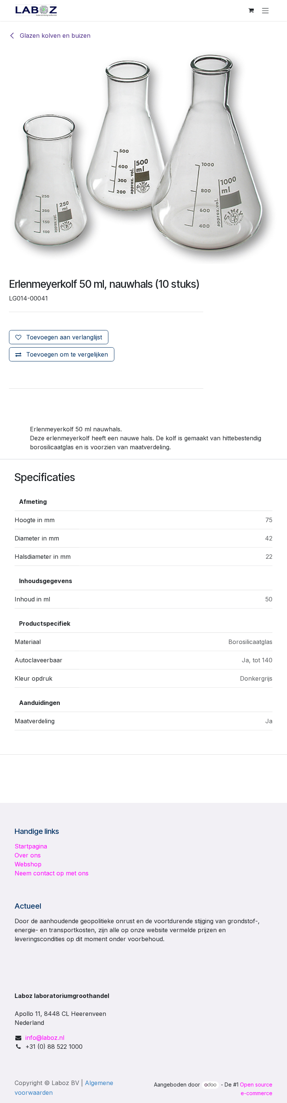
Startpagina (31, 846)
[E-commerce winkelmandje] (251, 10)
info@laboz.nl (44, 1037)
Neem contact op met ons (52, 873)
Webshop (28, 864)
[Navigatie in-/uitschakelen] (265, 10)
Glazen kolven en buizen (54, 35)
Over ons (28, 855)
